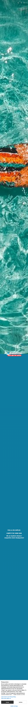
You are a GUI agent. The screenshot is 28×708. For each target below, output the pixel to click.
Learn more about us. (6, 698)
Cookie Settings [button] (14, 706)
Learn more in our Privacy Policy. (8, 697)
